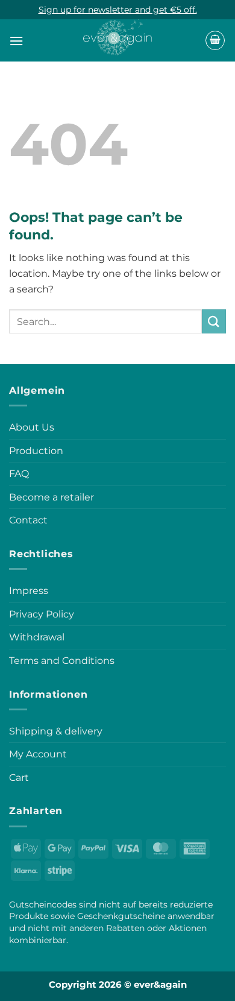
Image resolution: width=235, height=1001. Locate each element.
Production (36, 450)
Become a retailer (51, 497)
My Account (38, 754)
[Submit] (214, 321)
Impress (28, 590)
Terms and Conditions (61, 660)
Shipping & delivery (55, 731)
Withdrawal (36, 637)
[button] (16, 40)
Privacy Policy (41, 614)
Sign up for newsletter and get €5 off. (118, 9)
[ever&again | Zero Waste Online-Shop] (117, 34)
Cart (19, 777)
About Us (31, 427)
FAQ (19, 473)
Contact (28, 520)
